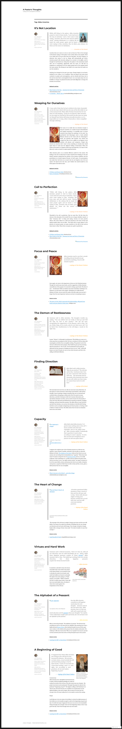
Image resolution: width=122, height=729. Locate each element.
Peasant (40, 615)
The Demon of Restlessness (52, 312)
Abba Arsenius (37, 41)
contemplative (37, 432)
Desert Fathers (37, 39)
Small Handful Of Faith (55, 537)
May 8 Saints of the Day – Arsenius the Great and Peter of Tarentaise (67, 90)
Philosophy (41, 565)
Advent (35, 661)
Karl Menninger (39, 120)
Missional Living (37, 496)
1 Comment (36, 123)
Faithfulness (38, 378)
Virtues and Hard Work (49, 546)
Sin (35, 45)
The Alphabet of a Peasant (51, 595)
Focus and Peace (45, 251)
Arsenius (36, 44)
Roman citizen (60, 627)
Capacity (40, 419)
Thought (36, 566)
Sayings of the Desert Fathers (66, 674)
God (39, 44)
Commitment (37, 374)
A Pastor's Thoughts (32, 9)
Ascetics (36, 324)
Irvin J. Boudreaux (38, 36)
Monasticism (37, 434)
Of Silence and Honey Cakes (56, 172)
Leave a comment (38, 47)
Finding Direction (46, 361)
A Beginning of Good (48, 649)
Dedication (36, 377)
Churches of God (37, 384)
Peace (39, 264)
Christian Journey (38, 262)
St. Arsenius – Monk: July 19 (57, 93)
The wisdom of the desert (65, 453)
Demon (38, 331)
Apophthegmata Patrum (39, 42)
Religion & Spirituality (38, 501)
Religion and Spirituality (39, 387)
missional (42, 433)
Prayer (44, 39)
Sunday (41, 121)
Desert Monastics (41, 119)
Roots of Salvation (54, 173)
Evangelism (41, 500)
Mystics (42, 325)
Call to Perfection (45, 186)
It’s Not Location (45, 28)
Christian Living (37, 198)
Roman (44, 615)
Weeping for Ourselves (49, 103)
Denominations (37, 385)
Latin (38, 612)
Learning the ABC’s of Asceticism (58, 640)
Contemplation (37, 375)
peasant (66, 613)
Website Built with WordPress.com (39, 723)
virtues (80, 555)
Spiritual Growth (37, 327)
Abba (35, 201)
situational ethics (71, 456)
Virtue (39, 566)
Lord (41, 44)
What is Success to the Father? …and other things (62, 473)
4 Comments (37, 271)
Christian (39, 268)
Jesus (37, 441)
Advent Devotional (41, 661)
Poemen (36, 121)
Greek (35, 612)
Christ (35, 268)
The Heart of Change (48, 484)
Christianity (40, 204)
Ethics (35, 565)
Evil (41, 39)
